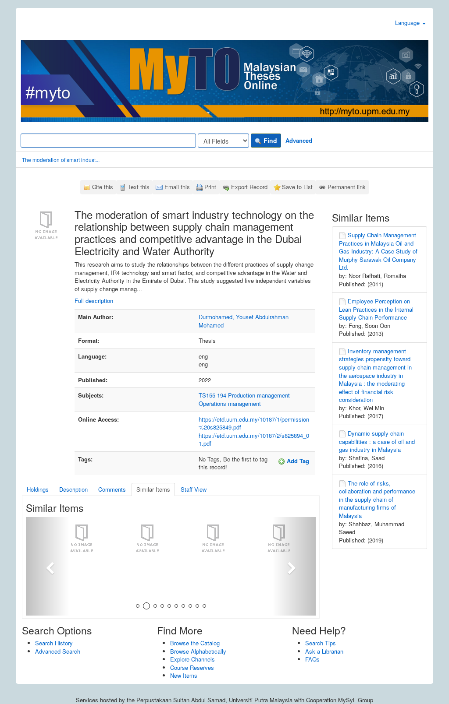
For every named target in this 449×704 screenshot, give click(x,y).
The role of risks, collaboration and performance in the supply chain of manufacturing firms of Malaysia (377, 499)
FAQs (312, 659)
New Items (183, 675)
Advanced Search (57, 651)
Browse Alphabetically (198, 651)
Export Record (249, 187)
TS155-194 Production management (244, 395)
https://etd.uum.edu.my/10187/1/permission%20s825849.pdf (254, 423)
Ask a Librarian (324, 651)
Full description (94, 300)
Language (408, 22)
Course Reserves (192, 667)
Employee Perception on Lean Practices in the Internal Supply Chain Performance (376, 309)
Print (210, 187)
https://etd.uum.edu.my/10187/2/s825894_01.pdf (254, 439)
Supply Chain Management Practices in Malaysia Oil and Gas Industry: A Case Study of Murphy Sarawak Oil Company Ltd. (378, 251)
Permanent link (347, 187)
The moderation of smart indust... (61, 159)
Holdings (38, 489)
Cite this (102, 187)
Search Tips (320, 643)
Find (269, 140)
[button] (47, 566)
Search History (54, 643)
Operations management (230, 403)
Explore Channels (192, 659)
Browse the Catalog (195, 643)
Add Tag (297, 461)
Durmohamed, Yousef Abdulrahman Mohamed (244, 321)
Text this (139, 187)
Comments (112, 489)
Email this (177, 187)
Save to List (297, 187)
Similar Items (153, 489)
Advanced (298, 140)
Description (73, 489)
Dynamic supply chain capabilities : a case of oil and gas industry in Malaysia (377, 441)
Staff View (194, 489)
